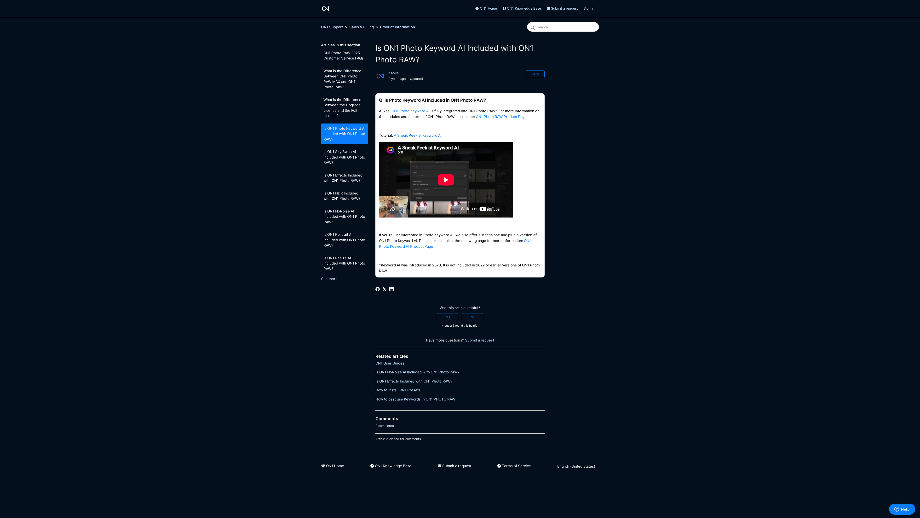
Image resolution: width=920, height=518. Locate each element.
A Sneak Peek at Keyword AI (418, 135)
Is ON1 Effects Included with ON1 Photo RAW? (342, 178)
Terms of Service (516, 466)
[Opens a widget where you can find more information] (902, 510)
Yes (447, 316)
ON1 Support (332, 27)
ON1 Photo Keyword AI (410, 111)
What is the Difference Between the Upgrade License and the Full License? (342, 107)
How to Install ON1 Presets (397, 390)
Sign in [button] (589, 8)
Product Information (397, 27)
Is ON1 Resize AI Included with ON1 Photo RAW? (344, 263)
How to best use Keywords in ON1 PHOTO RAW (415, 399)
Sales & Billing (361, 27)
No (472, 316)
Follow (535, 74)
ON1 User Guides (389, 363)
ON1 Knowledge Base (523, 8)
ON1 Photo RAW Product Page (501, 116)
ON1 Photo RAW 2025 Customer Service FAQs (343, 56)
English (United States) (576, 466)
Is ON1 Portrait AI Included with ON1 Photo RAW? (344, 239)
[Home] (325, 8)
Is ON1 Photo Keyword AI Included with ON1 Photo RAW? (344, 133)
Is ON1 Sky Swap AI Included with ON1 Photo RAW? (344, 157)
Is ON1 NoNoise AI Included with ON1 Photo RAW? (344, 216)
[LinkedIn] (391, 289)
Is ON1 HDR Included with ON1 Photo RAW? (341, 196)
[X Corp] (384, 289)
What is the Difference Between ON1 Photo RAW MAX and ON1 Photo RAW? (342, 79)
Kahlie (393, 73)
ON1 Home (488, 8)
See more (329, 279)
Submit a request (564, 8)
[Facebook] (377, 289)
